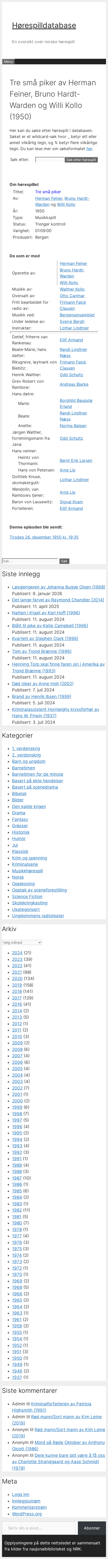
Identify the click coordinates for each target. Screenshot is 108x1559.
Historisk (21, 832)
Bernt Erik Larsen (76, 460)
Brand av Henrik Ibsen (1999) (41, 696)
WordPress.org (27, 1513)
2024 (17, 952)
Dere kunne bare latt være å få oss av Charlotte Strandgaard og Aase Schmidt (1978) (58, 1462)
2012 (17, 1023)
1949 (17, 1364)
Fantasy (20, 819)
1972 (17, 1268)
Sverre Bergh (72, 321)
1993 (17, 1145)
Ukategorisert (26, 909)
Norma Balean (73, 425)
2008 (17, 1049)
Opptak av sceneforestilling (39, 890)
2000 (17, 1100)
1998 (17, 1113)
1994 (17, 1139)
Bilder (18, 799)
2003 (17, 1081)
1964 (17, 1306)
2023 (17, 959)
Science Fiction (27, 896)
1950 (17, 1358)
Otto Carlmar (72, 295)
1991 (17, 1158)
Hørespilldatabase (44, 25)
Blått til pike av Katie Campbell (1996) (50, 625)
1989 (17, 1165)
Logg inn (20, 1494)
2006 (17, 1062)
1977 (17, 1235)
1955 (17, 1332)
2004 (17, 1075)
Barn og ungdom (28, 761)
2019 (17, 985)
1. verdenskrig (26, 748)
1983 (17, 1203)
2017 (17, 997)
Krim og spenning (29, 857)
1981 (16, 1216)
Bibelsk (19, 793)
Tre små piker (48, 191)
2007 (17, 1055)
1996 (17, 1126)
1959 (17, 1325)
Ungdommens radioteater (38, 915)
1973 (17, 1261)
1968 (17, 1287)
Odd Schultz (71, 374)
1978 (17, 1229)
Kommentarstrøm (29, 1507)
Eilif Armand (71, 339)
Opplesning (23, 883)
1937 (17, 1377)
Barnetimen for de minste (37, 774)
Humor (19, 838)
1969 (17, 1281)
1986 (17, 1184)
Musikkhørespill (27, 870)
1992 (17, 1152)
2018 (17, 991)
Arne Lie (67, 469)
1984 (17, 1197)
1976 (17, 1242)
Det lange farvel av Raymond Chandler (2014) (58, 599)
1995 (17, 1132)
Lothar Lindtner (74, 327)
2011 (16, 1030)
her (89, 148)
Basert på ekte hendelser (37, 780)
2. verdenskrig (26, 755)
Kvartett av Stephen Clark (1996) (45, 638)
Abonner (92, 1527)
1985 (17, 1190)
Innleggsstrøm (26, 1501)
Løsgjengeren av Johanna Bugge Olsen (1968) (58, 587)
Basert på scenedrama (35, 787)
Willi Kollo (66, 204)
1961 (17, 1319)
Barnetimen (23, 767)
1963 (17, 1313)
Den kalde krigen (29, 806)
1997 (17, 1120)
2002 (17, 1088)
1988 (17, 1171)
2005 (17, 1068)
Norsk (18, 877)
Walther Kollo (72, 289)
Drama (18, 812)
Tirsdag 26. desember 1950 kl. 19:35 (44, 537)
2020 (17, 978)
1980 (17, 1223)
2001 (17, 1094)
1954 (17, 1338)
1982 (17, 1210)
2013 (17, 1017)
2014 (17, 1010)
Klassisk (20, 851)
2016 (17, 1004)
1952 (17, 1345)
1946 (17, 1371)
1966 (17, 1293)
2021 (17, 972)
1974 (17, 1255)
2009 (17, 1042)
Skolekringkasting (29, 902)
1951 (16, 1351)
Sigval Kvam (71, 501)
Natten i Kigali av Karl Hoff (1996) (46, 612)
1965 (17, 1300)
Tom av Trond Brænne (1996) (42, 651)
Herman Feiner (48, 198)
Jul (15, 845)
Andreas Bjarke (74, 384)
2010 (17, 1036)
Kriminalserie (25, 864)
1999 (17, 1107)
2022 (17, 965)
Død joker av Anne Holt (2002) (43, 683)
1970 (17, 1274)
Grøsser (20, 825)
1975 (17, 1248)
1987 (17, 1178)
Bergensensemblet (77, 314)
